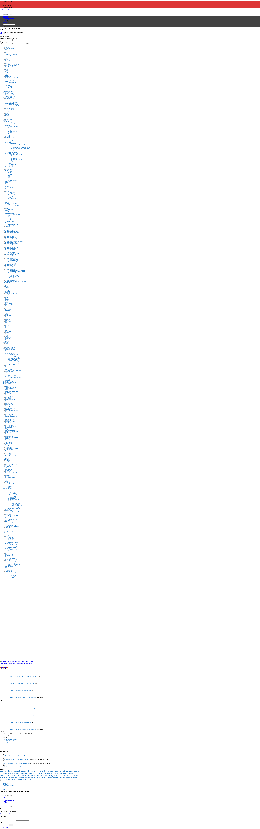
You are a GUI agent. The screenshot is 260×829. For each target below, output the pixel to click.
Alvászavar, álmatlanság (11, 387)
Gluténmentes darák (10, 236)
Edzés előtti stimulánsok (14, 524)
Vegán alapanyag (15, 160)
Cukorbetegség (9, 396)
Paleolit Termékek (7, 466)
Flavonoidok (8, 471)
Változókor (8, 450)
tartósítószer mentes (29, 777)
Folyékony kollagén (10, 349)
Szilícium (7, 73)
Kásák (9, 107)
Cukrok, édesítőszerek (10, 129)
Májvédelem (8, 420)
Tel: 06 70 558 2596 (7, 5)
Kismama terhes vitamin (11, 559)
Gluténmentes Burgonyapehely (12, 232)
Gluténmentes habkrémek (11, 243)
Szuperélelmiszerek (13, 104)
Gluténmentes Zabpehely (11, 280)
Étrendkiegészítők (7, 227)
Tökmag (10, 201)
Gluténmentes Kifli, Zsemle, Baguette (17, 261)
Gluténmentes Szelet (10, 266)
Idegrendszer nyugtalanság (11, 410)
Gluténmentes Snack (10, 265)
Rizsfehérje (11, 500)
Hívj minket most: (7, 733)
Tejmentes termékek (10, 221)
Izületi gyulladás (9, 414)
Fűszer (7, 168)
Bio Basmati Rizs (12, 82)
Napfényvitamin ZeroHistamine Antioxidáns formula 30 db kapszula (16, 663)
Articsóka (7, 291)
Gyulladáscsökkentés (10, 407)
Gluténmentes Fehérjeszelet (12, 240)
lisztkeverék (70, 773)
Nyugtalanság (8, 432)
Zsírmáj (7, 458)
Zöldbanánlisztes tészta (14, 225)
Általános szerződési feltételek (10, 739)
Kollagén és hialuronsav (8, 348)
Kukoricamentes (38, 773)
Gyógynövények (6, 285)
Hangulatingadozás (10, 408)
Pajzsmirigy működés (10, 433)
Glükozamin (8, 474)
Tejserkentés (8, 447)
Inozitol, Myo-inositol (13, 542)
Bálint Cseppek (23, 771)
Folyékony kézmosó (13, 483)
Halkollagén (8, 350)
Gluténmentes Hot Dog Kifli (11, 247)
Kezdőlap (2, 32)
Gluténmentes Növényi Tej (11, 255)
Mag (9, 215)
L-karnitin (10, 528)
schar (64, 775)
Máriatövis (7, 322)
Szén (6, 70)
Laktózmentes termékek (8, 381)
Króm (6, 62)
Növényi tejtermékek (10, 347)
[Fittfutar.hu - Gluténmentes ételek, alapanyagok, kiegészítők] (6, 9)
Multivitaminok (8, 560)
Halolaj (12, 574)
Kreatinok (7, 517)
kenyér (30, 773)
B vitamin (7, 536)
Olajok (7, 208)
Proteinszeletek (12, 101)
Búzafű (7, 298)
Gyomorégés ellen (9, 405)
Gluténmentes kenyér (10, 251)
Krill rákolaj (13, 575)
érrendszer (8, 402)
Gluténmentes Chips (10, 233)
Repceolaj (7, 330)
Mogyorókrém (11, 151)
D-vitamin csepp (12, 550)
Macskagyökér (8, 321)
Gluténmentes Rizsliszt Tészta (15, 274)
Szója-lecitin (8, 335)
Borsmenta (8, 296)
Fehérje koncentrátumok (16, 505)
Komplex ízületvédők (13, 515)
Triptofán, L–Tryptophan (11, 54)
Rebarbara (8, 329)
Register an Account (5, 813)
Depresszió (8, 397)
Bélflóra (7, 389)
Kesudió (10, 197)
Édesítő (10, 99)
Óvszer (7, 481)
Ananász (10, 171)
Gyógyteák (5, 342)
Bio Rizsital (11, 80)
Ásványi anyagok (7, 55)
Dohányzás (8, 398)
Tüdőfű (7, 336)
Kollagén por (8, 366)
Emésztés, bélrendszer (10, 400)
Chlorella (7, 229)
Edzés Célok (6, 92)
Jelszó (2, 822)
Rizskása (10, 165)
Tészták (7, 222)
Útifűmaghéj (8, 337)
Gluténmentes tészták (10, 269)
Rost (9, 216)
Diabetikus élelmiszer (8, 91)
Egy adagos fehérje (12, 493)
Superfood (7, 85)
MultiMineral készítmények (11, 66)
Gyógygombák (6, 282)
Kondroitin (7, 475)
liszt (65, 773)
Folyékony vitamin (9, 554)
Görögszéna (8, 309)
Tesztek (4, 530)
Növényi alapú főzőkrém (14, 205)
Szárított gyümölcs (9, 119)
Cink (6, 57)
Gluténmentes (70, 771)
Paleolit (7, 210)
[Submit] (3, 26)
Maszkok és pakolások (13, 375)
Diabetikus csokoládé (13, 126)
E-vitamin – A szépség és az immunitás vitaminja (14, 766)
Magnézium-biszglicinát (14, 64)
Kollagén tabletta (9, 368)
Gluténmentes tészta (13, 224)
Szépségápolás (6, 480)
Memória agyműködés (10, 421)
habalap (10, 204)
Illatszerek (7, 380)
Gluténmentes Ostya (10, 257)
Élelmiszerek (6, 121)
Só (6, 220)
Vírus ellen (8, 457)
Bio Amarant (8, 76)
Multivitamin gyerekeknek (14, 563)
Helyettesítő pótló (12, 143)
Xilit (9, 135)
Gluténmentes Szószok (11, 268)
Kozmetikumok (6, 372)
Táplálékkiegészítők (7, 488)
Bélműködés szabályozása (11, 391)
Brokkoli (7, 297)
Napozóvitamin (9, 566)
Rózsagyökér (8, 331)
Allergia (7, 386)
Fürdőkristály (8, 463)
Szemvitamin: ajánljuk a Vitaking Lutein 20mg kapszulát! (16, 763)
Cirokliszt (10, 187)
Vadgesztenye (8, 338)
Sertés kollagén (9, 371)
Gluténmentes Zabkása (11, 279)
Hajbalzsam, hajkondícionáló (15, 377)
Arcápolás (7, 374)
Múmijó (7, 476)
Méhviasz (7, 325)
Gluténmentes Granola (10, 242)
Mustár (9, 163)
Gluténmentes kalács (13, 260)
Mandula (10, 176)
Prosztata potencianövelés (11, 437)
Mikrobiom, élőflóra (7, 383)
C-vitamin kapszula (12, 547)
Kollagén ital (8, 365)
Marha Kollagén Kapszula (14, 370)
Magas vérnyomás (9, 419)
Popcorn (10, 219)
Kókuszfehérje (11, 498)
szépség (79, 775)
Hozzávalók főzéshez (10, 108)
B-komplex (10, 537)
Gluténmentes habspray (11, 244)
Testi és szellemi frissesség (11, 448)
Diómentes (48, 771)
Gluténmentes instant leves (11, 248)
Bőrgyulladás (8, 393)
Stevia (9, 133)
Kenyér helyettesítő (12, 263)
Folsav (9, 541)
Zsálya (7, 341)
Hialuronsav (8, 352)
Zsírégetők (7, 527)
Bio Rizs (7, 81)
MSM (9, 516)
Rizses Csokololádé (13, 102)
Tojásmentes (56, 777)
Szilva (9, 177)
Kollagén (5, 21)
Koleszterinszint (9, 418)
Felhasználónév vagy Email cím (8, 819)
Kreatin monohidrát (12, 519)
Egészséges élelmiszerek (9, 97)
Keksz (9, 141)
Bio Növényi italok (9, 79)
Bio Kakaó (10, 86)
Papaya (7, 327)
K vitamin (7, 556)
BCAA (6, 49)
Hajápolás (7, 376)
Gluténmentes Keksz (10, 249)
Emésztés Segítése (10, 399)
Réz (6, 68)
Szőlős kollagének (12, 364)
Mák (9, 175)
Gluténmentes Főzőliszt (13, 253)
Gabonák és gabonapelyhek (12, 105)
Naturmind (31, 775)
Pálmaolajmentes (49, 775)
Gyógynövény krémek (10, 313)
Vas (6, 74)
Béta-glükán (8, 470)
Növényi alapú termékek (11, 203)
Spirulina (7, 333)
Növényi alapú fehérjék (13, 499)
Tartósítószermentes (16, 777)
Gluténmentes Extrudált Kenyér (12, 238)
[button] (2, 33)
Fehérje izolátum (15, 504)
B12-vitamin (11, 538)
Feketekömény (9, 304)
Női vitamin (8, 567)
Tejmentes (40, 777)
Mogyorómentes (17, 775)
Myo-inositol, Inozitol (10, 477)
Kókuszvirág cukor (12, 131)
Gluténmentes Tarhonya (14, 276)
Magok (7, 191)
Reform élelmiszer (9, 213)
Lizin (6, 52)
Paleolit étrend (6, 465)
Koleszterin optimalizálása (11, 416)
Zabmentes (11, 779)
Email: (4, 735)
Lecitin (12, 577)
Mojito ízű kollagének (13, 360)
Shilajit (7, 478)
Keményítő (8, 181)
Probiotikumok (8, 520)
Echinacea (8, 301)
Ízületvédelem (8, 415)
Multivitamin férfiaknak (13, 561)
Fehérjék (7, 491)
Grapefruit (7, 310)
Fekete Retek (8, 303)
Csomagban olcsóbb (8, 88)
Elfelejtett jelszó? (4, 827)
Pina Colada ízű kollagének (14, 363)
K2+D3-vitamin (11, 558)
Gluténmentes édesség (11, 237)
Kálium (7, 59)
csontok (41, 771)
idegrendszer (9, 773)
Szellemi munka (9, 443)
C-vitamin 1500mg (12, 546)
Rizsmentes (58, 775)
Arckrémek (10, 461)
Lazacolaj (13, 576)
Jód (6, 58)
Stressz (7, 441)
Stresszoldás (8, 442)
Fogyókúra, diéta (9, 404)
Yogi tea (7, 343)
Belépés (10, 824)
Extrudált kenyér (9, 166)
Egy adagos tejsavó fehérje (17, 503)
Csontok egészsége (10, 394)
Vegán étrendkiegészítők (14, 508)
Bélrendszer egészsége (11, 392)
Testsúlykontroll (9, 449)
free (63, 771)
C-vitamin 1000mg (12, 544)
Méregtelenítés (9, 425)
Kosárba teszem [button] (4, 667)
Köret (6, 182)
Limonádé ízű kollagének (14, 358)
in (27, 773)
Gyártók (5, 22)
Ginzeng (7, 308)
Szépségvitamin (9, 571)
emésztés (55, 771)
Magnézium (8, 63)
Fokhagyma (8, 305)
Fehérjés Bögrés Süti (13, 494)
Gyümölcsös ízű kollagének (14, 357)
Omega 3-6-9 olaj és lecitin (14, 572)
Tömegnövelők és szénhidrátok (12, 526)
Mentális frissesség (10, 422)
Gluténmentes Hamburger (11, 246)
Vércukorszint (8, 453)
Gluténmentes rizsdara (16, 159)
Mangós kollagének (13, 359)
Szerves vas (8, 71)
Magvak (7, 114)
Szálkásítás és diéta (10, 96)
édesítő (28, 779)
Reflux (7, 438)
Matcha (7, 324)
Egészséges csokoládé (13, 140)
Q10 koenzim (8, 569)
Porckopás (8, 435)
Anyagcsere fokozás (10, 388)
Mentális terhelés (9, 424)
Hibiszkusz (8, 315)
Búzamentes (33, 771)
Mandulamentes (5, 775)
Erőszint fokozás (9, 93)
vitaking (3, 779)
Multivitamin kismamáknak (14, 564)
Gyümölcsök (8, 170)
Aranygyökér (8, 290)
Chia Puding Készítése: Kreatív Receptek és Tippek (15, 755)
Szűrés (27, 43)
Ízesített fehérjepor (12, 496)
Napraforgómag (12, 198)
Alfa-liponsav (8, 469)
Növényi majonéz (12, 164)
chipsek (7, 124)
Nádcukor (10, 132)
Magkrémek (11, 149)
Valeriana (7, 340)
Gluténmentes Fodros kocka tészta (16, 270)
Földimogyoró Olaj (12, 209)
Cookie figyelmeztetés (8, 742)
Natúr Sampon (11, 485)
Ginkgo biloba (8, 307)
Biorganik (4, 771)
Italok (4, 346)
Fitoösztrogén (8, 403)
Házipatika (8, 409)
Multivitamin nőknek (13, 565)
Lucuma (7, 320)
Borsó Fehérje (11, 492)
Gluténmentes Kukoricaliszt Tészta (16, 271)
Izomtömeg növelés (10, 94)
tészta (63, 777)
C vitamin (7, 543)
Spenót (7, 332)
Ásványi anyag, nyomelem (11, 535)
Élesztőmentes (20, 779)
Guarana (7, 311)
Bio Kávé (10, 87)
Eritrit (9, 130)
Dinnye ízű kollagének (13, 355)
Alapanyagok (11, 109)
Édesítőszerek (8, 136)
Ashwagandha (8, 292)
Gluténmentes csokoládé (11, 235)
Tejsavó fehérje (11, 502)
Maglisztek (8, 188)
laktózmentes (58, 773)
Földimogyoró (11, 196)
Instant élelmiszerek (13, 110)
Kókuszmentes (48, 773)
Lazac (6, 183)
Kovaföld (7, 60)
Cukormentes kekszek (13, 180)
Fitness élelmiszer (9, 103)
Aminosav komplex (10, 48)
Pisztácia (10, 199)
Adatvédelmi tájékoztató (8, 740)
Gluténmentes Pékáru (10, 258)
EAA (6, 51)
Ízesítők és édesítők (13, 162)
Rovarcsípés (8, 439)
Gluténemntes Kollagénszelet (12, 511)
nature (25, 775)
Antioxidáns (8, 489)
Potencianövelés (9, 436)
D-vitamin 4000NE (12, 549)
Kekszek (7, 179)
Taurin (6, 53)
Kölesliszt (10, 190)
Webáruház (6, 16)
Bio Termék (5, 75)
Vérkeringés (8, 454)
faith (61, 771)
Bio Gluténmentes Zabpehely (12, 77)
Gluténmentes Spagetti (13, 275)
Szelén (7, 69)
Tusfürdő (10, 487)
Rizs (12, 155)
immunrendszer (20, 773)
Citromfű (7, 299)
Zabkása (7, 226)
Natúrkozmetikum (7, 459)
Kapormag (7, 316)
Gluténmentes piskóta (10, 264)
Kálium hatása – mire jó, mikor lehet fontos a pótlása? (15, 759)
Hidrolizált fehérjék (15, 507)
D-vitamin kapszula (12, 552)
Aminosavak (6, 47)
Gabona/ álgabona (9, 169)
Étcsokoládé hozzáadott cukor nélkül (19, 146)
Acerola (7, 286)
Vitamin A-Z (6, 19)
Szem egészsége (9, 444)
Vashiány (7, 452)
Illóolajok (5, 344)
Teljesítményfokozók (10, 522)
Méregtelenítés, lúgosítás (11, 426)
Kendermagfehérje (12, 497)
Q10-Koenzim (8, 521)
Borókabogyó (11, 192)
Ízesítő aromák (8, 112)
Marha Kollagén (9, 369)
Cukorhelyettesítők (9, 127)
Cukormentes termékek (8, 90)
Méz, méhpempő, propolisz (9, 382)
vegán (76, 777)
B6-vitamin (10, 539)
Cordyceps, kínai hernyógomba (12, 283)
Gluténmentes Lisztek (10, 252)
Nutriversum (39, 775)
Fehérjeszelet (8, 509)
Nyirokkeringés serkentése (11, 431)
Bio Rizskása (8, 84)
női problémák (8, 427)
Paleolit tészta (11, 212)
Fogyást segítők (9, 510)
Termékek (5, 17)
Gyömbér (7, 314)
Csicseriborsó (11, 194)
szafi (72, 775)
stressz (68, 775)
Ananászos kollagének (13, 354)
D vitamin (7, 548)
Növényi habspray (9, 207)
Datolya (10, 173)
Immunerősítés (8, 411)
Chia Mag (10, 193)
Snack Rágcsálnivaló (10, 218)
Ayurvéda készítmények (11, 293)
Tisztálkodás (8, 482)
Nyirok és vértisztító (10, 430)
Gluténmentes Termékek (9, 18)
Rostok (7, 118)
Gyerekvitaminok (9, 555)
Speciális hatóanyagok (8, 468)
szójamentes (4, 777)
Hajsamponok (11, 379)
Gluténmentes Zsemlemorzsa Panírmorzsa (15, 281)
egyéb (4, 120)
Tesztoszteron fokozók (13, 525)
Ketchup (10, 116)
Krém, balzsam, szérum (11, 464)
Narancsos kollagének (13, 361)
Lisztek (7, 186)
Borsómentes (13, 771)
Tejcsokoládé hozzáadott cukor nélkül (20, 148)
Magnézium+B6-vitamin (11, 65)
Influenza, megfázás (10, 413)
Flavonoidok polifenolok (11, 472)
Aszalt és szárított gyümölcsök (12, 123)
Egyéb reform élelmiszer (14, 214)
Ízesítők (7, 113)
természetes (48, 777)
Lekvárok (7, 185)
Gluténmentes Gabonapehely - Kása (14, 241)
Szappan (10, 486)
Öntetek (7, 115)
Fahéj (6, 302)
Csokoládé (8, 125)
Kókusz (10, 174)
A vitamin (7, 533)
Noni (6, 326)
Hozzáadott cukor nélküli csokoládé (16, 144)
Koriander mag (9, 318)
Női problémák (8, 429)
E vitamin (7, 553)
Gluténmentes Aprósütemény (12, 231)
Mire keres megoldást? (8, 385)
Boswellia (10, 294)
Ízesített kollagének (10, 353)
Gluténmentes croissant (13, 259)
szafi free (75, 775)
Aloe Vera (7, 287)
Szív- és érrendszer (10, 446)
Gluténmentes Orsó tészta (14, 272)
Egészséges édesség (10, 98)
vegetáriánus (70, 777)
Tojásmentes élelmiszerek (9, 531)
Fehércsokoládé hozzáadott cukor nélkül (20, 147)
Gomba (7, 513)
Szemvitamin (8, 570)
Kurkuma (7, 319)
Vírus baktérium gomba (11, 455)
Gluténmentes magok (10, 254)
